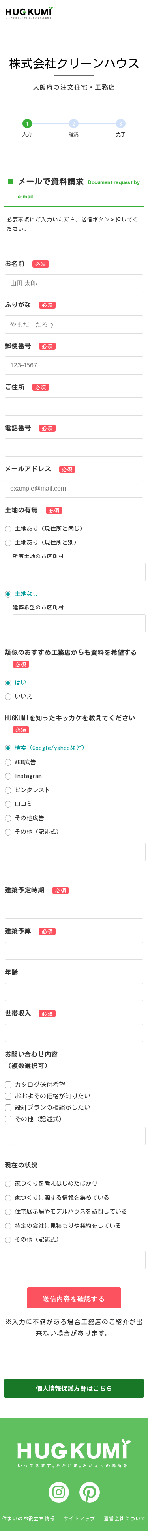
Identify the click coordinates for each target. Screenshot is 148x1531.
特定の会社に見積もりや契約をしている (68, 1226)
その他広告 (29, 818)
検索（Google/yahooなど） (51, 748)
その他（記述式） (38, 832)
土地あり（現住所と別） (47, 542)
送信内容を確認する (74, 1298)
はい (20, 683)
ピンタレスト (32, 790)
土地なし (26, 594)
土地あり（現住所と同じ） (50, 529)
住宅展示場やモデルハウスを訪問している (71, 1211)
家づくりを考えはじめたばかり (56, 1183)
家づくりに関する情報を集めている (62, 1198)
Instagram (28, 776)
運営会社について (125, 1518)
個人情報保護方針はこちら (74, 1388)
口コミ (23, 804)
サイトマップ (80, 1518)
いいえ (23, 696)
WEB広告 (25, 762)
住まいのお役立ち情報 (28, 1518)
